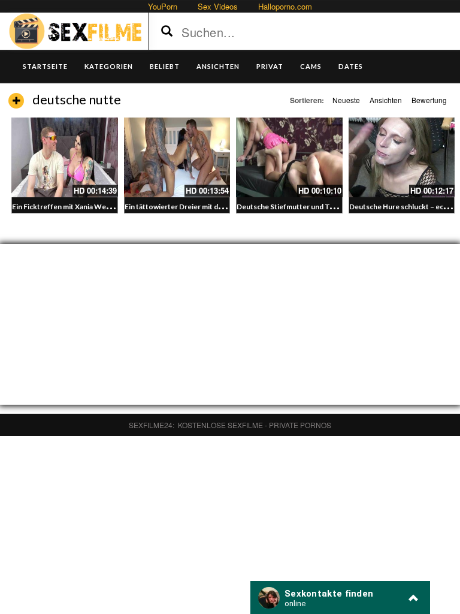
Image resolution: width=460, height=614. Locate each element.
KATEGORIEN (108, 66)
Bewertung (429, 100)
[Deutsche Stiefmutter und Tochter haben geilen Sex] (289, 157)
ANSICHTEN (218, 66)
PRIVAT (269, 66)
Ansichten (386, 100)
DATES (350, 66)
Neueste (346, 100)
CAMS (311, 66)
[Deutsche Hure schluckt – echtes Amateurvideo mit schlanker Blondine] (402, 157)
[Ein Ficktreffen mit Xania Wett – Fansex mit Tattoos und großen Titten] (64, 157)
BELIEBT (165, 66)
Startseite (45, 66)
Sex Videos (218, 6)
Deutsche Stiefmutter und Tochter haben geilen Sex (322, 206)
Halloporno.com (285, 6)
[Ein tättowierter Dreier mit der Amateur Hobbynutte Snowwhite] (177, 157)
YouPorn (162, 6)
